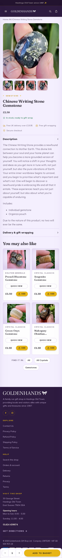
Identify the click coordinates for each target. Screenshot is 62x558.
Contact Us (8, 426)
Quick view (16, 286)
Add (23, 294)
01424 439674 (10, 524)
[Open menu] (6, 11)
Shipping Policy (10, 442)
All (10, 19)
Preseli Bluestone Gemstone (15, 278)
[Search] (50, 11)
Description (10, 139)
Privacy (6, 481)
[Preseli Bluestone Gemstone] (16, 259)
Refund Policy (9, 436)
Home (5, 19)
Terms (6, 487)
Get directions (15, 531)
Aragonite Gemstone (40, 278)
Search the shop (10, 459)
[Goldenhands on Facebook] (5, 413)
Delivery (7, 470)
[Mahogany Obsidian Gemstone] (45, 313)
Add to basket (42, 553)
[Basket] (56, 11)
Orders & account (11, 465)
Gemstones (31, 367)
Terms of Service (11, 447)
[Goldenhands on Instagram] (12, 413)
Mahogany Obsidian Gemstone (40, 332)
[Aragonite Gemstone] (45, 259)
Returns (6, 476)
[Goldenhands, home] (23, 11)
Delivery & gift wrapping (18, 232)
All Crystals (42, 360)
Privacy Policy (9, 431)
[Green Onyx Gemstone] (16, 313)
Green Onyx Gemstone (12, 332)
